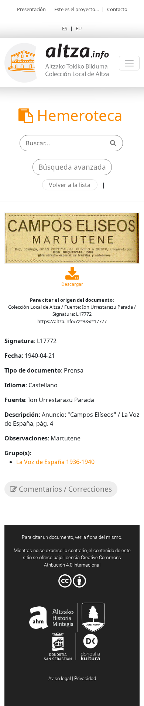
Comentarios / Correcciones (64, 489)
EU (79, 28)
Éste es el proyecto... (76, 9)
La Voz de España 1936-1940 (55, 462)
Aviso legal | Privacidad (72, 678)
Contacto (117, 9)
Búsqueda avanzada (72, 167)
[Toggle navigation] (129, 63)
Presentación (31, 9)
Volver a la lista (69, 185)
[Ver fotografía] (72, 237)
